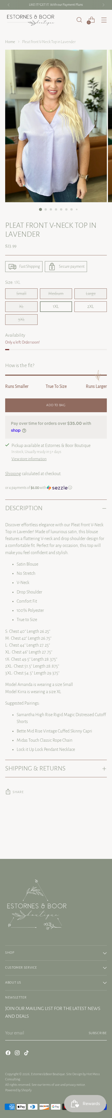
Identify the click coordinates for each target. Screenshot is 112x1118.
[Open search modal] (79, 20)
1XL (56, 306)
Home (10, 42)
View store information (29, 459)
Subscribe (98, 1033)
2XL (90, 306)
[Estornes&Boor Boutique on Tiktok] (27, 1054)
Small (21, 293)
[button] (56, 487)
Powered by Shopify (18, 1090)
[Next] (103, 5)
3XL (21, 319)
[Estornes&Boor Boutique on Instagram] (17, 1054)
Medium (55, 293)
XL (21, 306)
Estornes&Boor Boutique (48, 1074)
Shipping (13, 473)
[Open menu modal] (104, 20)
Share (18, 792)
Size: (12, 282)
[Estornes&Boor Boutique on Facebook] (8, 1054)
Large (91, 293)
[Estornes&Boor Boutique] (31, 20)
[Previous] (8, 5)
